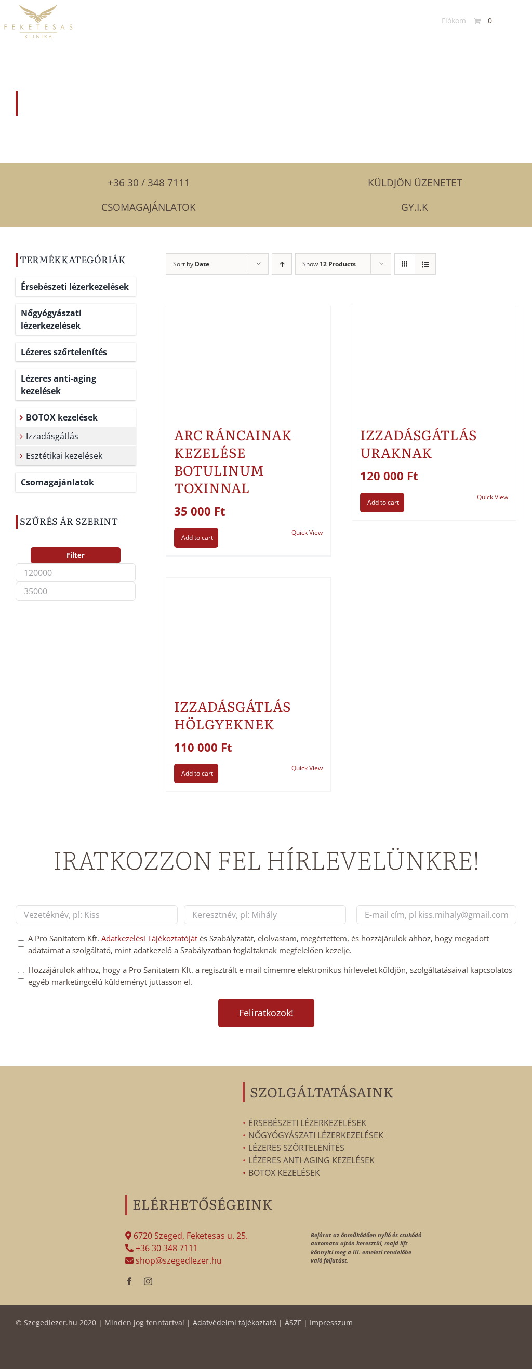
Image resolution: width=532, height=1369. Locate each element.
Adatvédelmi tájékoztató (234, 1322)
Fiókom (454, 20)
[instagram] (148, 1281)
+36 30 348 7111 (166, 1248)
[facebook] (129, 1281)
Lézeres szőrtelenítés (64, 352)
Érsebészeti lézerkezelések (75, 286)
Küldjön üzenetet (415, 182)
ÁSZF (293, 1322)
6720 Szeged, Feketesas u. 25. (189, 1235)
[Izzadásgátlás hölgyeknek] (248, 632)
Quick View (307, 532)
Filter (75, 555)
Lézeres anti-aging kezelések (58, 385)
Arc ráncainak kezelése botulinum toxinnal (233, 460)
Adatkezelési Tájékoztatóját (149, 938)
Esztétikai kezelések (64, 456)
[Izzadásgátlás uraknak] (434, 360)
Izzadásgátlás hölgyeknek (232, 715)
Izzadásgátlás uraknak (418, 443)
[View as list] (425, 264)
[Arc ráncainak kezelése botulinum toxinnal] (248, 360)
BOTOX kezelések (62, 417)
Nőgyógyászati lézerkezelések (51, 319)
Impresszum (331, 1322)
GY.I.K (414, 207)
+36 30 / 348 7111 (149, 182)
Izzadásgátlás (52, 436)
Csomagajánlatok (148, 207)
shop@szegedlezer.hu (178, 1260)
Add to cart (197, 537)
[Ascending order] (282, 264)
